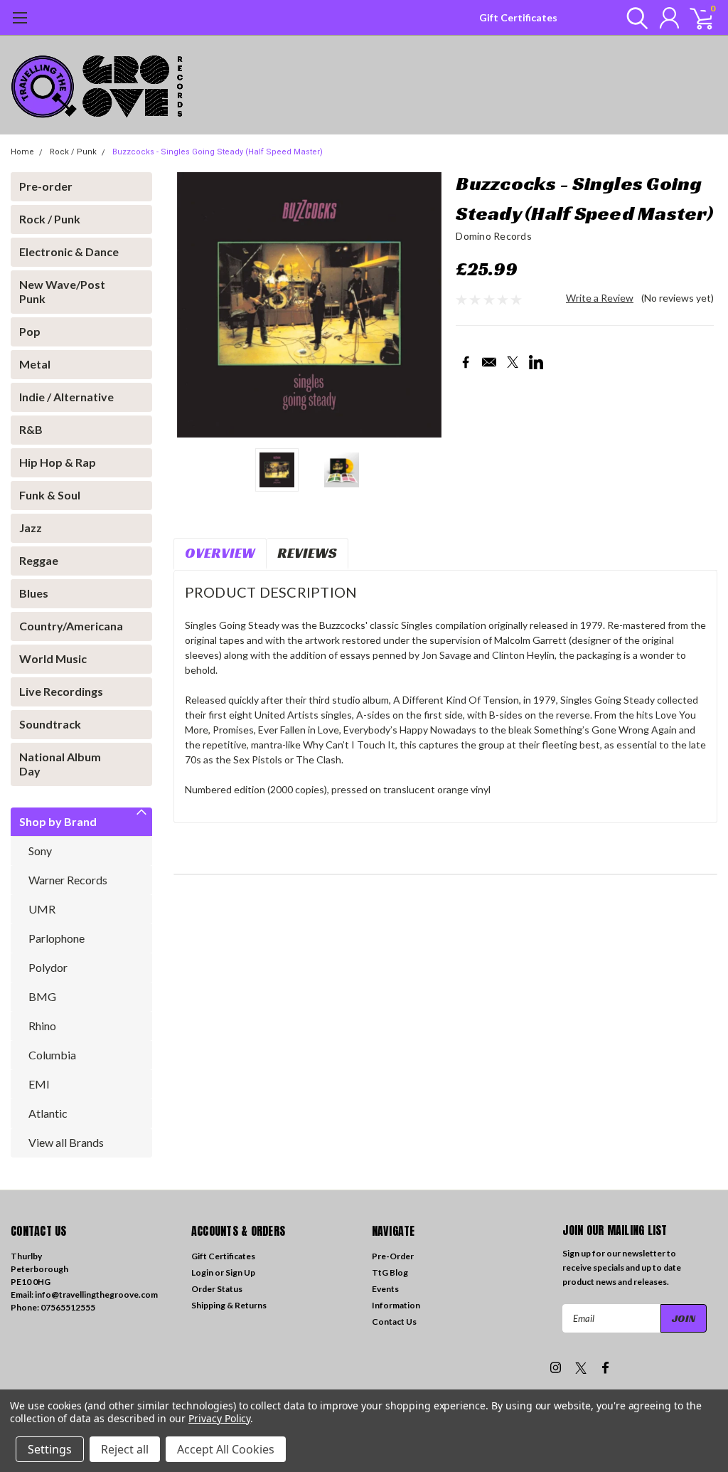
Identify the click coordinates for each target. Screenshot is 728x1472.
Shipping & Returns (229, 1305)
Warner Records (67, 879)
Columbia (52, 1054)
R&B (31, 429)
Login (202, 1272)
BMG (42, 996)
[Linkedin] (536, 362)
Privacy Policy (219, 1418)
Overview (220, 553)
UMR (41, 909)
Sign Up (240, 1272)
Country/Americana (71, 625)
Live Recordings (61, 691)
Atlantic (48, 1113)
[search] (633, 18)
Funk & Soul (49, 495)
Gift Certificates (518, 17)
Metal (34, 364)
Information (396, 1305)
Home (22, 152)
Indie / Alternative (66, 396)
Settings (50, 1449)
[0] (696, 18)
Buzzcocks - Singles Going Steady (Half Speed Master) (217, 152)
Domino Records (494, 236)
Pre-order (46, 186)
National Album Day (60, 764)
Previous (191, 305)
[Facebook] (466, 362)
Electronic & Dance (69, 251)
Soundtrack (50, 724)
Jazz (30, 527)
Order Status (216, 1288)
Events (385, 1288)
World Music (53, 658)
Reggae (38, 560)
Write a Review (599, 298)
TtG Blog (390, 1272)
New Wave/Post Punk (62, 291)
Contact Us (394, 1321)
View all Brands (66, 1142)
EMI (39, 1084)
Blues (33, 593)
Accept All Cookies (225, 1449)
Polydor (48, 967)
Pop (30, 331)
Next (427, 305)
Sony (40, 850)
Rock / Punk (73, 152)
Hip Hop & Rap (57, 462)
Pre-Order (393, 1256)
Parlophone (56, 938)
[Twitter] (512, 362)
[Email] (489, 362)
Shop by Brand (58, 821)
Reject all (125, 1449)
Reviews (307, 553)
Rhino (42, 1025)
